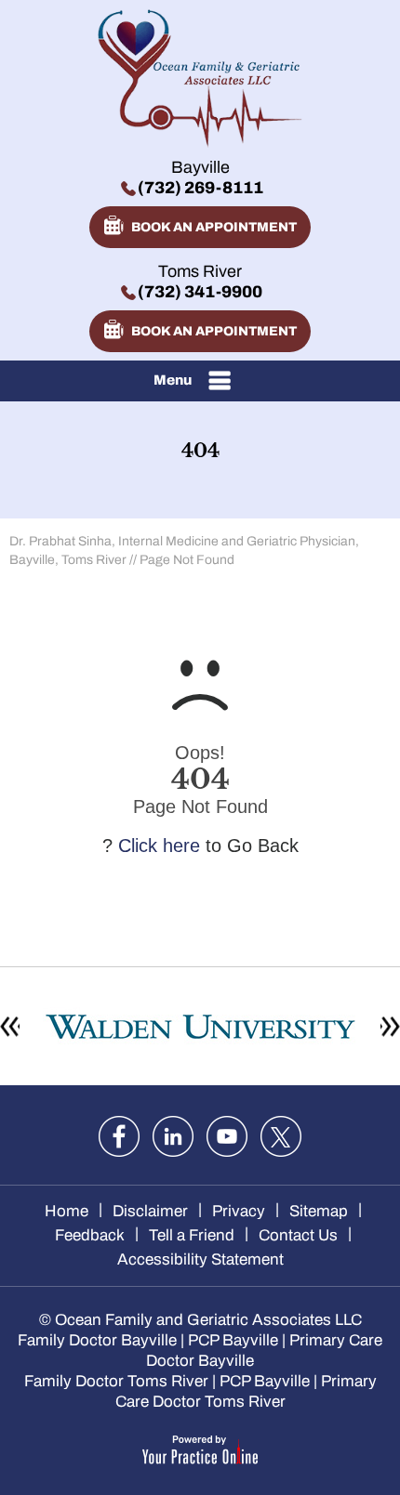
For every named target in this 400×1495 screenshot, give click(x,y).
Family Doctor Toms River (116, 1381)
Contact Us (298, 1235)
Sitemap (318, 1211)
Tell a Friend (191, 1235)
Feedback (90, 1235)
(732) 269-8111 (200, 187)
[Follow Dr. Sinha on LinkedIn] (173, 1136)
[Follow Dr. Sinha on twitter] (280, 1136)
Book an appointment (214, 227)
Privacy (238, 1211)
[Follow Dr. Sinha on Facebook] (119, 1136)
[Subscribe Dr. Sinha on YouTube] (227, 1136)
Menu (172, 380)
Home (66, 1211)
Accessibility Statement (200, 1259)
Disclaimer (150, 1211)
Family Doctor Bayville (97, 1340)
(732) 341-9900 (200, 291)
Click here (159, 845)
